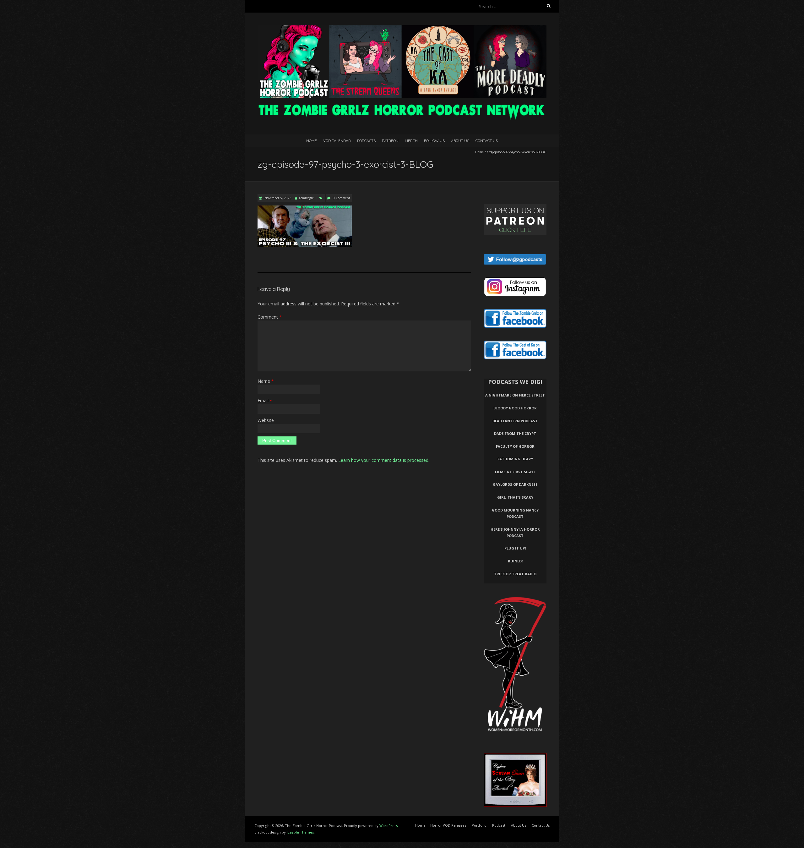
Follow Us (434, 140)
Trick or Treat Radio (515, 574)
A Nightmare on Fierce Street (515, 395)
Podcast (498, 825)
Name (266, 381)
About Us (460, 140)
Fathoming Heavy (515, 459)
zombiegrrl (306, 198)
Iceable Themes (300, 832)
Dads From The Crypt (515, 433)
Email (265, 400)
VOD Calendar (337, 140)
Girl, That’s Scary (515, 497)
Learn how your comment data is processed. (383, 460)
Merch (411, 140)
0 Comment (341, 198)
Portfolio (479, 825)
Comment (269, 317)
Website (266, 420)
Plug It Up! (515, 548)
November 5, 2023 (277, 198)
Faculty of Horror (515, 446)
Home (311, 140)
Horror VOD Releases (448, 825)
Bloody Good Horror (515, 408)
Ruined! (515, 561)
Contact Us (486, 140)
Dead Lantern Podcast (515, 421)
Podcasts (366, 140)
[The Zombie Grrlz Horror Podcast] (402, 28)
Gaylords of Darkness (515, 484)
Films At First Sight (515, 471)
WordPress (388, 825)
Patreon (390, 140)
